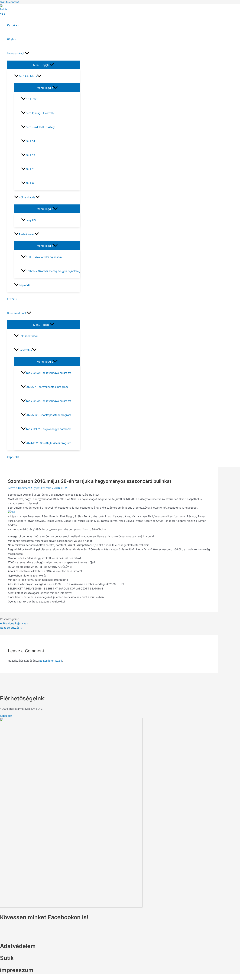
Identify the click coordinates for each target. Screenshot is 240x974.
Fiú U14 (30, 141)
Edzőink (12, 299)
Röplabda (24, 285)
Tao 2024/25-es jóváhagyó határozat (48, 429)
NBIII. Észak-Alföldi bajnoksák (44, 257)
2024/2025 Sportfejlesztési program (48, 443)
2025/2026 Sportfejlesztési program (48, 415)
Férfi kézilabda (28, 76)
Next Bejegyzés (11, 627)
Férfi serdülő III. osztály (40, 127)
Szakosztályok (16, 53)
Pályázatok (25, 350)
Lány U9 (31, 220)
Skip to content (9, 2)
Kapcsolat (13, 457)
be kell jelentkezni (50, 660)
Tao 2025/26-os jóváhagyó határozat (48, 401)
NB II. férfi (32, 99)
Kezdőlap (12, 25)
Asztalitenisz (26, 234)
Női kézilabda (27, 197)
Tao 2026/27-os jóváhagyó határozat (48, 373)
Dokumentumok (17, 313)
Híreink (11, 39)
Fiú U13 (30, 155)
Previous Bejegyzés (14, 623)
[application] (27, 54)
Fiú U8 (30, 183)
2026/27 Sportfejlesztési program (47, 387)
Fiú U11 (30, 169)
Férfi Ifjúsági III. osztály (40, 113)
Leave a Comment (19, 488)
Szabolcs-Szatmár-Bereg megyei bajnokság (53, 271)
